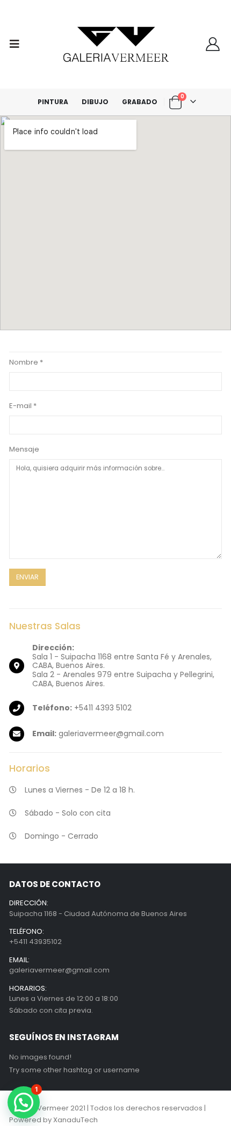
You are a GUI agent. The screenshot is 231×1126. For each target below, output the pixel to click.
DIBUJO (95, 101)
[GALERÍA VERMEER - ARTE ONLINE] (115, 44)
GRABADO (139, 101)
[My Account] (212, 44)
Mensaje (24, 449)
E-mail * (23, 406)
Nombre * (26, 362)
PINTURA (53, 101)
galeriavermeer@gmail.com (59, 970)
